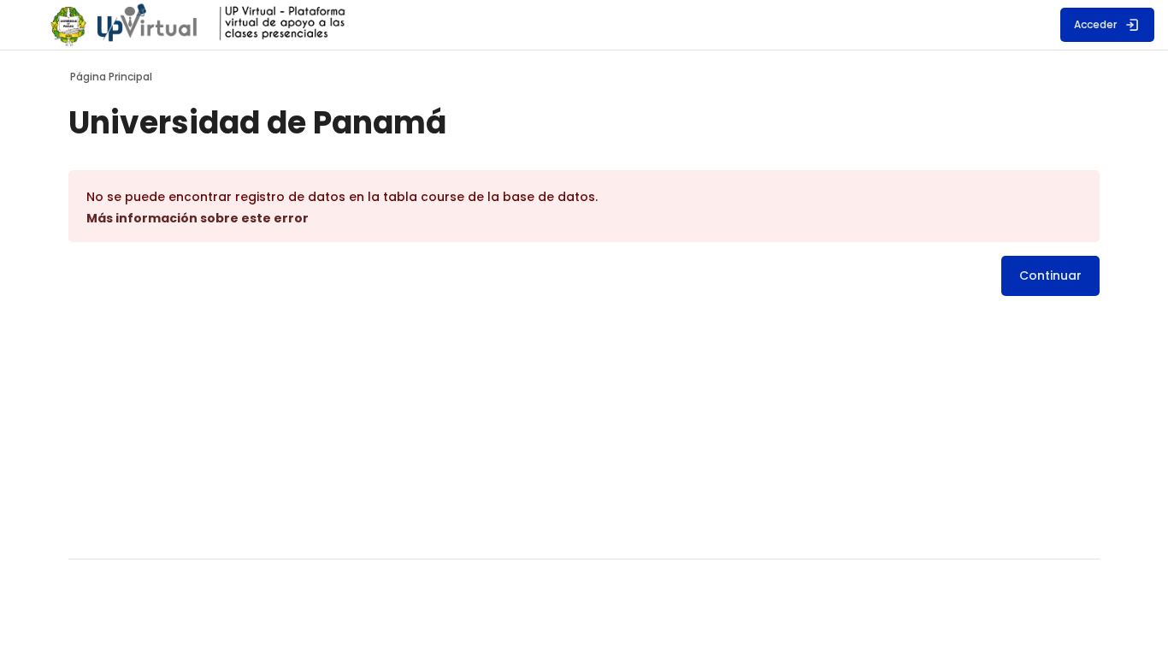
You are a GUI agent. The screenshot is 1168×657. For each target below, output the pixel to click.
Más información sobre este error (197, 218)
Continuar (1050, 275)
